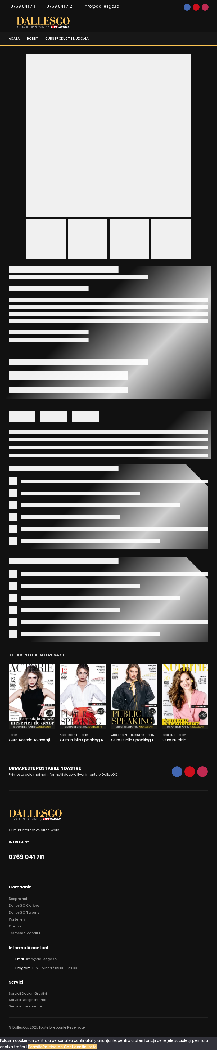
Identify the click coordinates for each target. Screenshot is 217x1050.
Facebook (187, 7)
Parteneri (17, 919)
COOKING (168, 735)
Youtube (196, 7)
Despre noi (18, 898)
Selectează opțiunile (46, 672)
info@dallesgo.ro (101, 6)
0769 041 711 (23, 6)
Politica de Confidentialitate (70, 1046)
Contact (16, 926)
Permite (35, 1046)
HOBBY (13, 735)
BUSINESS (137, 735)
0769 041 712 (59, 6)
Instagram (205, 7)
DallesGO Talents (24, 912)
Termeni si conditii (24, 933)
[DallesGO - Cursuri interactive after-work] (43, 22)
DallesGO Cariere (24, 905)
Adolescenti (69, 735)
